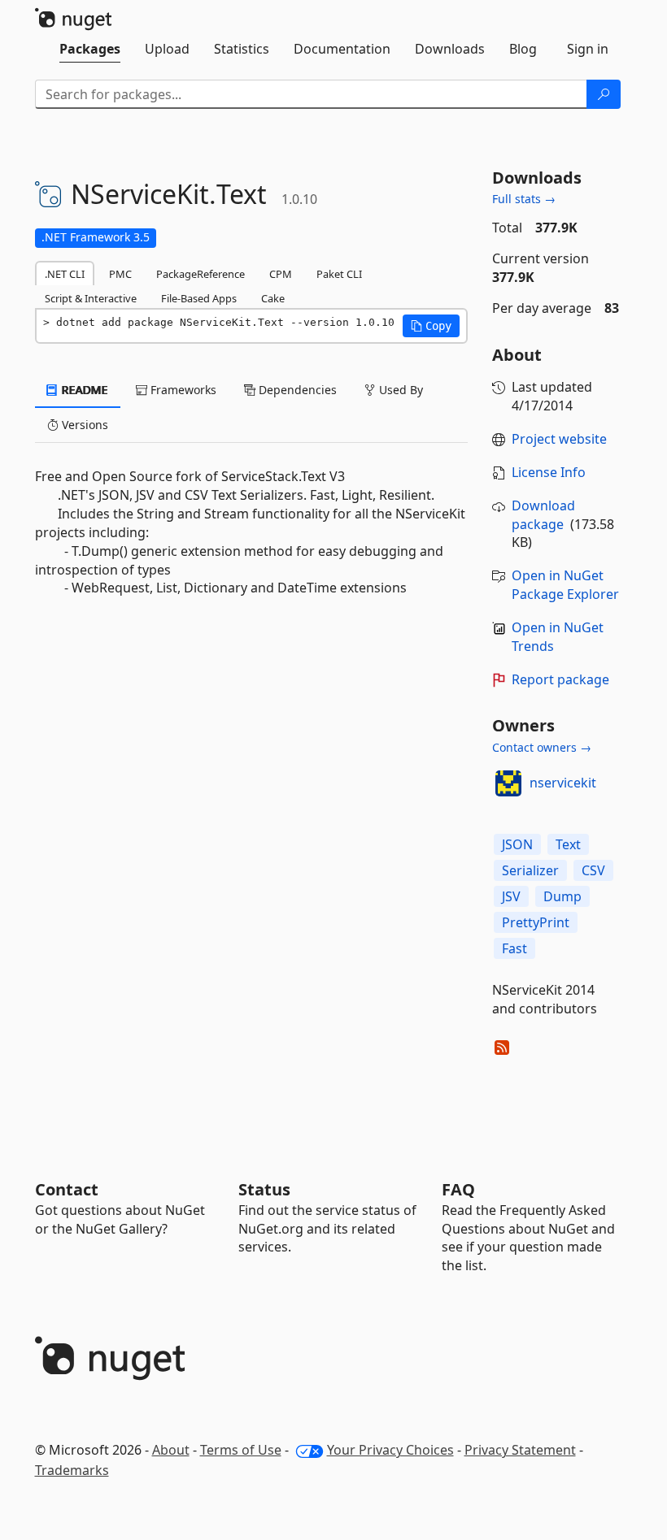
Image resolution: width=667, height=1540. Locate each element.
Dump (562, 896)
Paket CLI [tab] (339, 274)
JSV (511, 896)
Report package (560, 679)
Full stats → (524, 198)
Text (568, 844)
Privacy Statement (520, 1450)
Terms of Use (240, 1450)
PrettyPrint (535, 922)
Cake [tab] (273, 298)
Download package (543, 515)
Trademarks (72, 1470)
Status (264, 1189)
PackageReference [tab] (200, 274)
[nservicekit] (508, 783)
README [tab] (83, 389)
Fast (514, 948)
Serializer (530, 870)
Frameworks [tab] (181, 389)
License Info (549, 472)
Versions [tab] (83, 424)
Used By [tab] (399, 389)
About (171, 1450)
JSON (517, 844)
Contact (66, 1189)
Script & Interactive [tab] (91, 298)
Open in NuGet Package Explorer (565, 584)
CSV (593, 870)
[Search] (603, 94)
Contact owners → (541, 747)
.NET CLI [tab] (65, 274)
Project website (559, 439)
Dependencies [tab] (296, 389)
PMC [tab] (120, 274)
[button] (431, 326)
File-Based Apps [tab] (199, 298)
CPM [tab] (280, 274)
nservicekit (563, 783)
